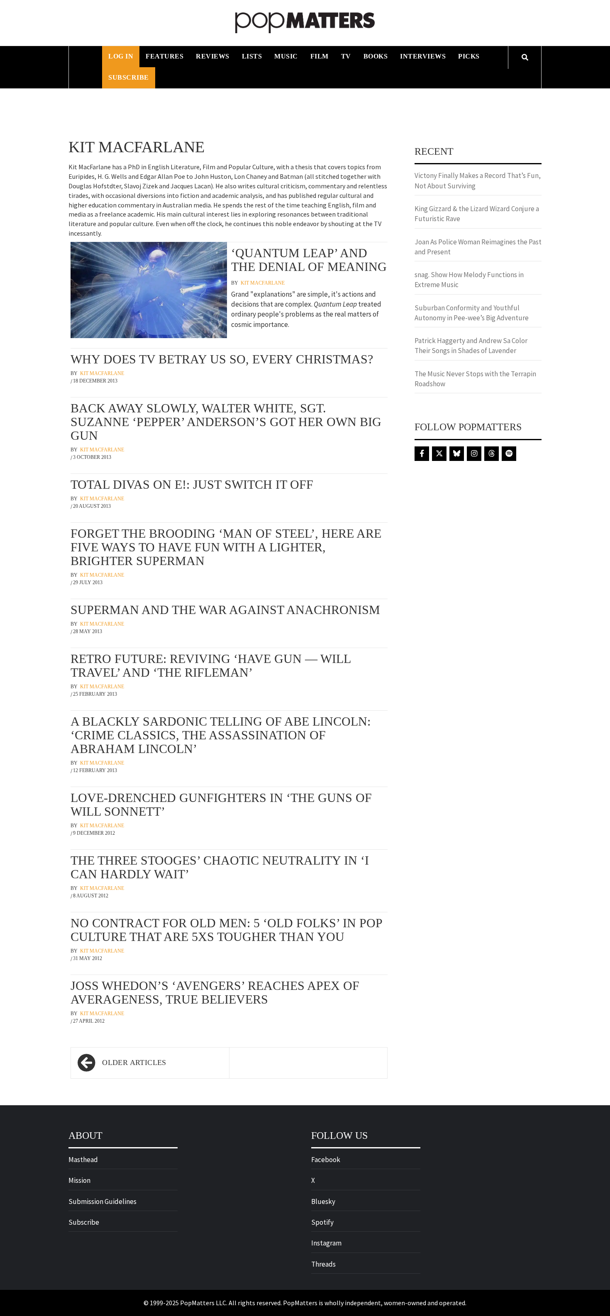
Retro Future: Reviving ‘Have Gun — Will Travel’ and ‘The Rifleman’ (211, 665)
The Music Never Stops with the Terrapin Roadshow (475, 378)
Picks (469, 56)
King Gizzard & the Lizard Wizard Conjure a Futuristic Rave (477, 213)
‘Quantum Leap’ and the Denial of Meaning (309, 259)
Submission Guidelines (102, 1201)
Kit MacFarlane (263, 283)
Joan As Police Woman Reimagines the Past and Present (478, 246)
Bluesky (323, 1201)
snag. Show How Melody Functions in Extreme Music (469, 279)
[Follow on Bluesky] (456, 453)
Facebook (325, 1159)
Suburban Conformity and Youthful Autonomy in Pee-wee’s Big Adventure (472, 312)
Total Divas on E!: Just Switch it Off (192, 484)
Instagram (326, 1243)
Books (376, 56)
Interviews (423, 56)
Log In (120, 56)
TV (346, 56)
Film (319, 56)
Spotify (322, 1222)
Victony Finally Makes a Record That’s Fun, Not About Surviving (478, 180)
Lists (252, 56)
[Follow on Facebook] (422, 453)
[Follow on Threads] (491, 453)
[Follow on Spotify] (509, 453)
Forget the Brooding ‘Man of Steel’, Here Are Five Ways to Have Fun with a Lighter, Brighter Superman (226, 547)
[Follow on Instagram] (474, 453)
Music (286, 56)
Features (164, 56)
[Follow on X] (439, 453)
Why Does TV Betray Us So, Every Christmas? (222, 359)
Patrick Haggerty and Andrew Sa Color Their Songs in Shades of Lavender (471, 345)
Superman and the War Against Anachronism (225, 610)
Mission (79, 1180)
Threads (323, 1264)
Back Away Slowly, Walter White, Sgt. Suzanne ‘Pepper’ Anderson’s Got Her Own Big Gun (226, 421)
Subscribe (128, 77)
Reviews (212, 56)
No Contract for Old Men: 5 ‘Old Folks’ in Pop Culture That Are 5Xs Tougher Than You (226, 929)
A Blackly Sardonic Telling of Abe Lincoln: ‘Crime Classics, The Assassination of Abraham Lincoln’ (221, 734)
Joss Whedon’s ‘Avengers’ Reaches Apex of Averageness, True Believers (215, 992)
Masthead (83, 1159)
